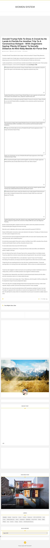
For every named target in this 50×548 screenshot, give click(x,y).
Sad (8, 521)
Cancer (20, 517)
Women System (25, 7)
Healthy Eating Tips (10, 519)
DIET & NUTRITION (37, 517)
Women (20, 521)
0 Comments (19, 51)
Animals (9, 517)
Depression (30, 517)
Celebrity (24, 517)
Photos (4, 521)
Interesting (28, 519)
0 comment (25, 51)
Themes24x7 (29, 545)
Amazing (4, 517)
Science (11, 521)
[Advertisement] (25, 26)
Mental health (34, 519)
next (3, 443)
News (43, 519)
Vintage (16, 521)
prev (2, 443)
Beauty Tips (14, 517)
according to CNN (32, 64)
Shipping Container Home (8, 504)
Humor (17, 519)
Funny (4, 519)
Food (44, 517)
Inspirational (22, 519)
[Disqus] (25, 339)
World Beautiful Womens (28, 521)
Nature (39, 519)
